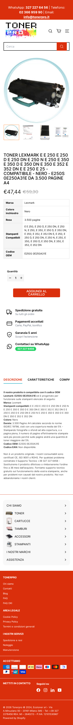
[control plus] (21, 277)
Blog (5, 593)
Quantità (12, 271)
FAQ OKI (7, 603)
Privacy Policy (10, 621)
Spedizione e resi (12, 640)
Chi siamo (8, 583)
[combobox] (36, 46)
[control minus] (9, 277)
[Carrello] (59, 31)
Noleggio (8, 645)
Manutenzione (11, 649)
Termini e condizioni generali (19, 626)
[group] (11, 132)
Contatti (7, 588)
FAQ (5, 598)
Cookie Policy (10, 616)
